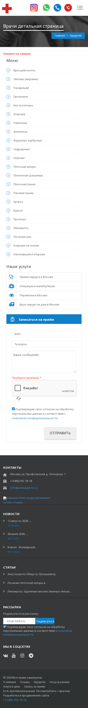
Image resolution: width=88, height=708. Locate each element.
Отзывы (25, 682)
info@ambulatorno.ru (24, 488)
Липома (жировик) (25, 79)
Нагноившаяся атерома (29, 254)
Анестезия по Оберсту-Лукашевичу (31, 574)
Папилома (20, 123)
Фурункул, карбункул (27, 140)
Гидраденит (21, 149)
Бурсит (18, 210)
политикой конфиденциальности (35, 418)
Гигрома (19, 158)
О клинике (9, 682)
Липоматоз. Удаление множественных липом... (39, 591)
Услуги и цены (11, 686)
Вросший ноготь (24, 70)
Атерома (19, 114)
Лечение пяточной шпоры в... (27, 583)
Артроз (18, 202)
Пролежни (20, 96)
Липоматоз (20, 228)
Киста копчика (23, 105)
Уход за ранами (59, 682)
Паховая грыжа (23, 193)
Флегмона (20, 132)
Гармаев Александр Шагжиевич (28, 498)
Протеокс (19, 219)
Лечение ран (22, 237)
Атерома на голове (26, 245)
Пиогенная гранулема (28, 175)
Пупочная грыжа (24, 184)
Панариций (21, 88)
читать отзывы (13, 502)
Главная (60, 35)
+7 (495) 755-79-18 (14, 700)
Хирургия (39, 682)
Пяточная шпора (24, 167)
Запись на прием (34, 686)
